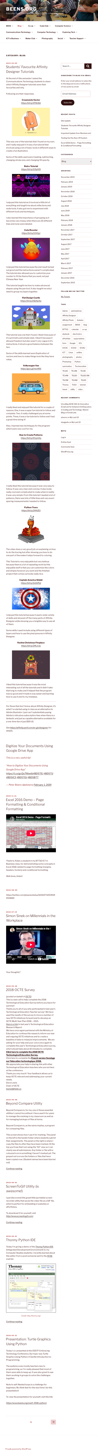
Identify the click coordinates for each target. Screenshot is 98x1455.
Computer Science (63, 26)
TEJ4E (83, 371)
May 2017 (65, 254)
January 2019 (66, 187)
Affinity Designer (69, 315)
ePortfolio (66, 338)
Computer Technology (46, 32)
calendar (75, 329)
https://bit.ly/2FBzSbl (31, 103)
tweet (64, 389)
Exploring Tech (69, 32)
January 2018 (66, 225)
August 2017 (66, 244)
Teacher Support (76, 38)
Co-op (30, 26)
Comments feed (67, 447)
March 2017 (66, 263)
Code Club (44, 26)
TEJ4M (65, 375)
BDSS (8, 26)
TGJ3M (65, 380)
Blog (20, 26)
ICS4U (82, 348)
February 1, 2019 (42, 784)
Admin (65, 311)
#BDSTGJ (22, 777)
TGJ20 (83, 380)
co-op (84, 329)
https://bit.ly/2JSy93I (31, 169)
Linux (71, 352)
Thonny (65, 385)
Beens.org (21, 9)
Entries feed (66, 442)
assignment (67, 325)
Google (72, 343)
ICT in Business (12, 38)
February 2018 (67, 220)
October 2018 (66, 196)
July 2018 (65, 206)
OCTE (28, 996)
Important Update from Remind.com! (76, 133)
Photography (47, 38)
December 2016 (67, 278)
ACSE (49, 1256)
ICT (63, 352)
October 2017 (66, 234)
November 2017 (67, 230)
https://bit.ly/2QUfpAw (30, 301)
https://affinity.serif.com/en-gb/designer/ (29, 727)
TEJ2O (65, 371)
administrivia (76, 311)
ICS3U (73, 348)
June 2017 (65, 249)
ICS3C (65, 348)
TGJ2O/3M (84, 375)
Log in (63, 437)
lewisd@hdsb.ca (13, 1089)
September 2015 (68, 282)
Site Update (66, 121)
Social (60, 38)
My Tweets (65, 297)
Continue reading (14, 1168)
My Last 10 (74, 417)
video (80, 389)
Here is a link (12, 1024)
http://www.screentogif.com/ (19, 1216)
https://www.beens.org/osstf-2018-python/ (26, 1403)
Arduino (80, 320)
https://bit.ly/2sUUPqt (31, 583)
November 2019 (68, 177)
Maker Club (30, 38)
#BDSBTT (33, 777)
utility (72, 389)
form (64, 343)
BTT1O (65, 329)
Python (78, 362)
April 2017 (65, 258)
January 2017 (66, 273)
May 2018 (65, 215)
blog (85, 325)
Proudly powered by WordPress (18, 1449)
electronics (77, 334)
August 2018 (66, 201)
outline (79, 352)
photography (67, 357)
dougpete (65, 422)
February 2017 (67, 268)
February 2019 (67, 182)
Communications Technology (18, 32)
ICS (80, 343)
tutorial (83, 385)
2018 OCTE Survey (20, 990)
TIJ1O (74, 385)
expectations (79, 338)
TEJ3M (74, 371)
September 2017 (68, 239)
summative (67, 366)
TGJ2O (74, 375)
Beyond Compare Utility (24, 1103)
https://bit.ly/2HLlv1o (31, 646)
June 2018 (65, 211)
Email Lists (72, 412)
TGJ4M (74, 380)
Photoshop (66, 362)
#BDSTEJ (38, 773)
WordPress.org (67, 452)
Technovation (80, 366)
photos (79, 357)
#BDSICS (11, 777)
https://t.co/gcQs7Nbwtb (19, 773)
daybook (65, 334)
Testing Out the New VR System (74, 138)
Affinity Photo (68, 320)
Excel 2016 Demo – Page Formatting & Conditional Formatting (25, 804)
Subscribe (68, 102)
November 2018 (68, 191)
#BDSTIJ (48, 773)
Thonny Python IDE (21, 1240)
